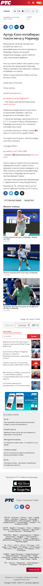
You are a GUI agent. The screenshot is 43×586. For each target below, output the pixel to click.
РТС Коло (8, 549)
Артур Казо (29, 200)
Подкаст (33, 522)
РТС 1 (9, 545)
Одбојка (36, 528)
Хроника (14, 519)
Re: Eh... (6, 460)
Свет (30, 517)
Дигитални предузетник (12, 540)
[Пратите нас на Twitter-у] (16, 507)
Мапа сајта (34, 570)
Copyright (19, 577)
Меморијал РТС (29, 531)
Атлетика (25, 529)
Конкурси (14, 564)
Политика (15, 517)
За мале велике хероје (31, 540)
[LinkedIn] (16, 27)
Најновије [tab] (7, 331)
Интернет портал (26, 564)
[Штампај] (22, 27)
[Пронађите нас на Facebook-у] (22, 507)
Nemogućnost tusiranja (12, 440)
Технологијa (10, 537)
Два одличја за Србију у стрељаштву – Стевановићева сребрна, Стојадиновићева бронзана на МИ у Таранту (16, 375)
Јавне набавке (32, 563)
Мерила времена (11, 521)
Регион (23, 517)
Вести (7, 517)
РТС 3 (23, 545)
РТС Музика (29, 549)
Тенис (29, 528)
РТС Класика (35, 547)
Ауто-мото (35, 529)
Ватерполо (16, 529)
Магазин (7, 535)
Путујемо (20, 537)
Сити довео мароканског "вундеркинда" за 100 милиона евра (16, 384)
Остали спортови (14, 531)
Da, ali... (6, 419)
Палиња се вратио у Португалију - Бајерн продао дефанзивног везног (16, 364)
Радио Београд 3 (12, 556)
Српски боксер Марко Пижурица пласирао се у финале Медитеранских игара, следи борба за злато (16, 355)
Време (35, 521)
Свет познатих (31, 537)
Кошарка (21, 528)
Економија (33, 519)
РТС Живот (23, 547)
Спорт (5, 528)
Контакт (12, 563)
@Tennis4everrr (14, 93)
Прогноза (9, 325)
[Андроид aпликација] (24, 401)
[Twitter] (11, 27)
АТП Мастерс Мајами (12, 200)
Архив (34, 559)
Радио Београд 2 (32, 554)
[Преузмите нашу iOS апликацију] (21, 483)
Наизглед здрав (21, 542)
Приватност (9, 577)
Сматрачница (22, 522)
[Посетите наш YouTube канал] (27, 507)
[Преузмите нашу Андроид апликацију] (21, 489)
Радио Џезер (25, 559)
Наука (26, 538)
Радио (6, 554)
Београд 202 (26, 556)
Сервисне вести (9, 522)
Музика (36, 535)
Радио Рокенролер (19, 557)
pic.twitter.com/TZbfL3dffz (15, 151)
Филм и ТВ (18, 538)
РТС (5, 563)
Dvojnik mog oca (10, 429)
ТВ (5, 545)
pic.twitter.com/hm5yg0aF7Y (16, 98)
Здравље (8, 538)
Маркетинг (21, 563)
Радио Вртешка (12, 559)
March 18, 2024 (9, 104)
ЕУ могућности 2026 (28, 523)
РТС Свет (30, 545)
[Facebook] (5, 27)
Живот (15, 535)
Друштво (23, 519)
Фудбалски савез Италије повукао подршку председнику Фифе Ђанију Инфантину (16, 344)
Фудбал (12, 528)
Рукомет (6, 529)
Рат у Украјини (25, 521)
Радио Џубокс (34, 557)
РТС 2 (16, 545)
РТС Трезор (18, 549)
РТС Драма (13, 547)
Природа (34, 538)
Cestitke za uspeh (10, 450)
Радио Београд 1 (17, 554)
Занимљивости (25, 535)
